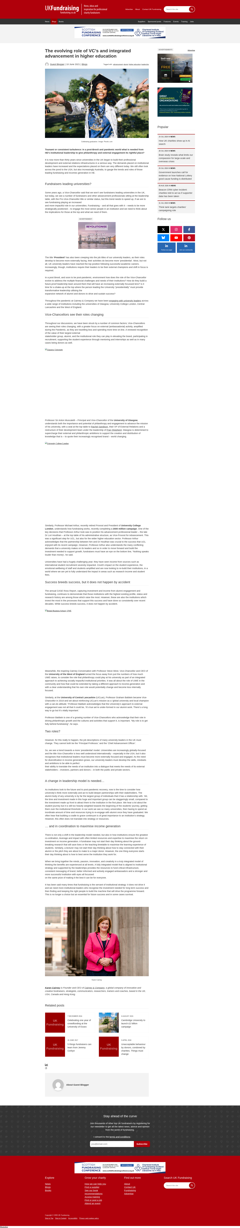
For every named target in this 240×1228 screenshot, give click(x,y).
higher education (135, 64)
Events (176, 22)
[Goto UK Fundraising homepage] (76, 9)
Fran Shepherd (114, 430)
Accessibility (73, 1218)
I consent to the (112, 1137)
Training (184, 22)
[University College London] (97, 481)
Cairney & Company (94, 988)
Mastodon (4, 1227)
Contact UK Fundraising (151, 9)
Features (167, 22)
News (47, 22)
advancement (118, 64)
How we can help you (95, 1184)
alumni (126, 64)
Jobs (192, 22)
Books (61, 22)
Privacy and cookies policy (89, 1218)
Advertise (129, 9)
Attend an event (92, 1203)
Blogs (54, 22)
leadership (145, 64)
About (137, 9)
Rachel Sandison (99, 427)
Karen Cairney (52, 988)
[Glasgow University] (97, 381)
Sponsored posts (154, 22)
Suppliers (141, 22)
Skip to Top (49, 1218)
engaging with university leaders (125, 300)
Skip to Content (60, 1218)
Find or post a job (93, 1200)
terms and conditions (120, 1137)
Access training (92, 1197)
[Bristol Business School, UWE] (97, 637)
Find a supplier (92, 1187)
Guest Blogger (57, 64)
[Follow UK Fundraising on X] (163, 229)
